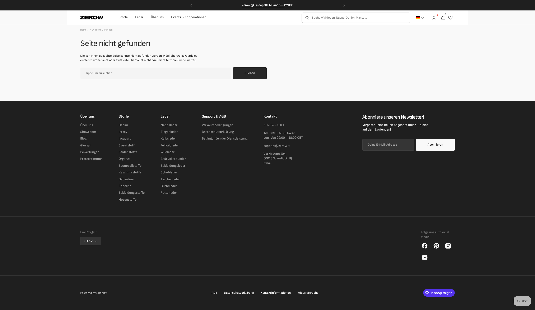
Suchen (250, 73)
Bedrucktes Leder (173, 159)
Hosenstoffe (127, 200)
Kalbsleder (168, 139)
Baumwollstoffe (130, 166)
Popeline (125, 186)
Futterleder (169, 193)
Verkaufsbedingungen (217, 125)
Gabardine (126, 179)
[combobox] (360, 18)
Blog (83, 139)
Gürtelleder (169, 186)
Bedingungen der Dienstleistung (224, 139)
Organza (124, 159)
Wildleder (168, 152)
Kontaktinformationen (276, 293)
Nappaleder (169, 125)
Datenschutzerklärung (218, 132)
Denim (123, 125)
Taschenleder (170, 179)
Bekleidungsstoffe (132, 193)
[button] (419, 17)
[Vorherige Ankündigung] (191, 5)
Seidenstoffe (128, 152)
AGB (214, 293)
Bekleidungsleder (173, 166)
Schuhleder (169, 172)
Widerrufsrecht (307, 293)
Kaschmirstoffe (130, 172)
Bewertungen (89, 152)
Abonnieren (435, 145)
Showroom (88, 132)
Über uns (86, 125)
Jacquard (125, 139)
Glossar (85, 145)
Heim (83, 29)
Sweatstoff (127, 145)
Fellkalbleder (170, 145)
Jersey (123, 132)
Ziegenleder (169, 132)
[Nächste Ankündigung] (343, 5)
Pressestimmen (91, 159)
